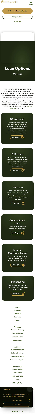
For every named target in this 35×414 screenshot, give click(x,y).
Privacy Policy (17, 383)
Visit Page (15, 137)
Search (18, 22)
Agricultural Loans (17, 356)
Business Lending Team (17, 360)
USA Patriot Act (17, 376)
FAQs (17, 379)
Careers (17, 320)
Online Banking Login (18, 11)
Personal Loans (17, 337)
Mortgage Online (17, 17)
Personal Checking (17, 330)
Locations (17, 317)
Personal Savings (17, 333)
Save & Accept (17, 400)
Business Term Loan (17, 353)
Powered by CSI (17, 411)
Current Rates (17, 340)
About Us (17, 310)
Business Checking (17, 349)
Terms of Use (17, 373)
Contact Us (17, 313)
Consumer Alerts (17, 369)
